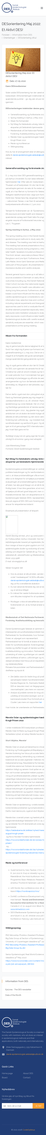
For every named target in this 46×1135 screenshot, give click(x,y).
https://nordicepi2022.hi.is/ (28, 891)
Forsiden (6, 35)
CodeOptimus (29, 1130)
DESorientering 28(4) (27, 38)
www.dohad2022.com (20, 909)
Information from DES (22, 35)
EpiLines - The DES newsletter (18, 989)
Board (4, 1077)
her (19, 182)
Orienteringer (9, 38)
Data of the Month (13, 995)
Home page (7, 1073)
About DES (28, 1073)
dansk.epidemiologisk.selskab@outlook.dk (24, 1054)
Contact (26, 1077)
